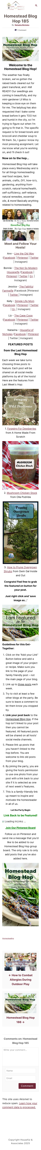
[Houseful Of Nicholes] (16, 5)
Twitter (34, 257)
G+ (31, 276)
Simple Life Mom (24, 301)
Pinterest (22, 257)
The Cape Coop (23, 315)
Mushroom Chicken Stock (22, 492)
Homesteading (8, 938)
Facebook (9, 257)
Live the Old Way (24, 253)
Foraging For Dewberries (21, 428)
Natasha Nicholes (22, 25)
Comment (27, 1085)
